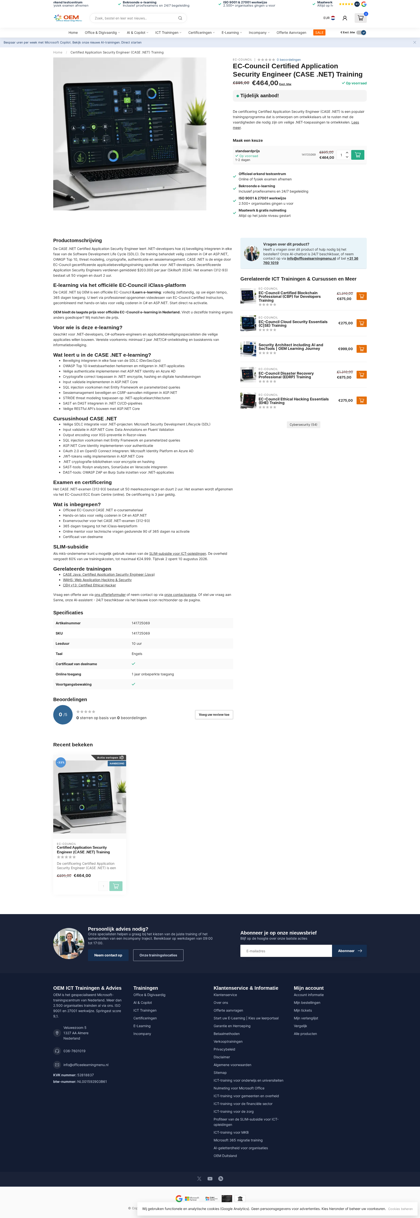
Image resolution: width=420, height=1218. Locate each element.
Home (73, 32)
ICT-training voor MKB (231, 1132)
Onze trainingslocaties (158, 955)
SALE (319, 32)
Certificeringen (200, 32)
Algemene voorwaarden (232, 1065)
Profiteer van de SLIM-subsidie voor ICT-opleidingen (246, 1122)
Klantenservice (225, 995)
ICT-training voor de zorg (234, 1111)
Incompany (258, 32)
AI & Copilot (136, 32)
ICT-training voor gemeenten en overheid (246, 1096)
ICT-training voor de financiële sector (243, 1104)
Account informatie (309, 995)
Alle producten (305, 1034)
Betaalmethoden (227, 1034)
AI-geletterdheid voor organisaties (241, 1148)
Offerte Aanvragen (291, 32)
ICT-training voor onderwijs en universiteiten (248, 1080)
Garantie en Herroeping (232, 1026)
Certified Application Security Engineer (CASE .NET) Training (117, 52)
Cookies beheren (400, 1209)
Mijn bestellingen (307, 1002)
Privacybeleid (224, 1049)
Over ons (221, 1002)
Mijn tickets (303, 1010)
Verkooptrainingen (228, 1041)
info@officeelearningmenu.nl (311, 258)
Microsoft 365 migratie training (238, 1140)
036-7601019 (74, 1051)
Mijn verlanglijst (306, 1018)
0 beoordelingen (289, 60)
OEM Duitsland (225, 1156)
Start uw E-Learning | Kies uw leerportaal (246, 1018)
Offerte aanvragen (228, 1010)
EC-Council (242, 59)
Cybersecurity (303, 424)
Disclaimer (222, 1057)
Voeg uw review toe (214, 714)
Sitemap (220, 1072)
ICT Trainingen (166, 32)
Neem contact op (108, 955)
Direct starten (131, 42)
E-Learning (230, 32)
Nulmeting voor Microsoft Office (239, 1088)
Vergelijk (300, 1026)
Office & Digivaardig (101, 32)
